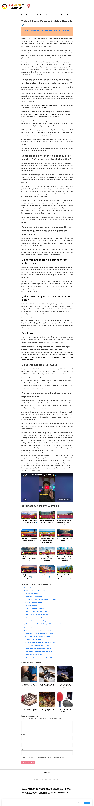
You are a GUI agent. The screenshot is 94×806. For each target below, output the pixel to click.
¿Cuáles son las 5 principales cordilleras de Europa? (38, 651)
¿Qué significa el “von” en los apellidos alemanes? (38, 648)
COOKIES (36, 779)
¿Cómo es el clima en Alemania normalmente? (36, 645)
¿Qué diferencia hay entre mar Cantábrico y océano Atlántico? (41, 599)
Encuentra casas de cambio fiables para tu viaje (42, 790)
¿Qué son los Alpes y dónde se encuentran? (36, 611)
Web (22, 749)
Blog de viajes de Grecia (28, 786)
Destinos (42, 14)
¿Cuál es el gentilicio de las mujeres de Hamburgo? (38, 630)
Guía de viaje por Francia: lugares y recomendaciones (35, 792)
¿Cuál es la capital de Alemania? (33, 639)
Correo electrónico (27, 741)
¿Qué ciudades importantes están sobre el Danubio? (38, 633)
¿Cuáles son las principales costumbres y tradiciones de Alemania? (42, 624)
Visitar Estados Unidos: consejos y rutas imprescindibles (44, 789)
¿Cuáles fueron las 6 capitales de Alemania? (36, 614)
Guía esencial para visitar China (62, 790)
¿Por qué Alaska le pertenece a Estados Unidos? (37, 636)
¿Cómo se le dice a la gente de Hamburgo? (35, 621)
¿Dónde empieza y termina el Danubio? (34, 587)
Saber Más (45, 802)
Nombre (23, 734)
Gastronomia (55, 14)
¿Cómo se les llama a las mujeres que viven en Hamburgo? (40, 642)
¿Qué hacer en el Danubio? (31, 593)
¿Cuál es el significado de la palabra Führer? (36, 627)
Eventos (67, 14)
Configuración (79, 802)
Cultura (61, 14)
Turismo (48, 14)
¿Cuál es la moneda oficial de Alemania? (35, 608)
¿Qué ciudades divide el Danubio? (33, 596)
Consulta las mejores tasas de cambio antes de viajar (35, 788)
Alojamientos (33, 14)
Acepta (86, 802)
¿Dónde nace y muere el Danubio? (33, 602)
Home (22, 14)
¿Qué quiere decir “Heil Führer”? (33, 654)
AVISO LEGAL (47, 772)
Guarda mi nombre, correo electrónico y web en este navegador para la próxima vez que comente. (44, 757)
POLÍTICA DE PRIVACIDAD (46, 779)
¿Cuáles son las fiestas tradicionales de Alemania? (38, 657)
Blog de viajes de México (40, 786)
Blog (27, 14)
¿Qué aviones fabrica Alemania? (33, 617)
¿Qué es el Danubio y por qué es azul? (34, 590)
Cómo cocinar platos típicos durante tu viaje (58, 786)
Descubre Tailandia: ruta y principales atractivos (39, 793)
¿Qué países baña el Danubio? (32, 605)
